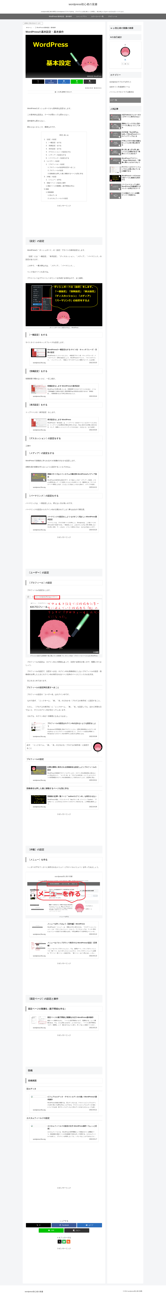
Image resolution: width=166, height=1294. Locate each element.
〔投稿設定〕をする (54, 145)
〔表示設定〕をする (54, 149)
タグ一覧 (113, 100)
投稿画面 (51, 192)
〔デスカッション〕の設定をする (59, 152)
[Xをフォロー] (59, 1242)
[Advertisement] (64, 99)
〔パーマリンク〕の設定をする (58, 158)
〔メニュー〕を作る (54, 180)
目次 (61, 135)
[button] (90, 81)
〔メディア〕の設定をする (57, 155)
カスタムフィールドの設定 (58, 198)
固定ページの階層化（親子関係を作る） (61, 186)
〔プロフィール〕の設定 (56, 164)
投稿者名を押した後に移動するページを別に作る (66, 173)
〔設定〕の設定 (51, 139)
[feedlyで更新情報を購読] (64, 1242)
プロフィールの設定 (56, 170)
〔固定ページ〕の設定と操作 (56, 183)
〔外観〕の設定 (51, 176)
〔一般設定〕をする (54, 142)
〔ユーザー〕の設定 (52, 161)
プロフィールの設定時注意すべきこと (62, 167)
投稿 (47, 189)
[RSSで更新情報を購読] (68, 1242)
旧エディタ (53, 195)
